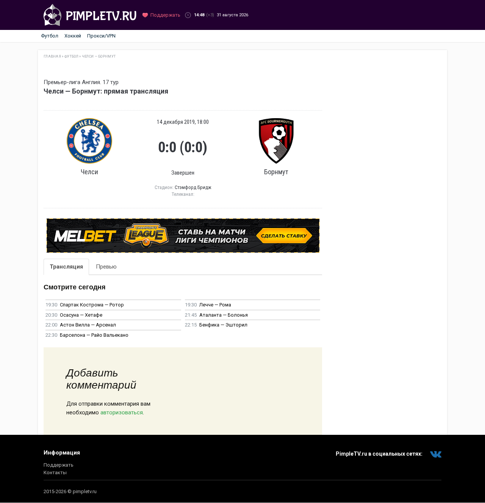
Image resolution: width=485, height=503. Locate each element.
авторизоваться (121, 412)
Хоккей (72, 36)
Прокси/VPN (101, 36)
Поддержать (59, 465)
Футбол (49, 36)
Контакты (55, 472)
